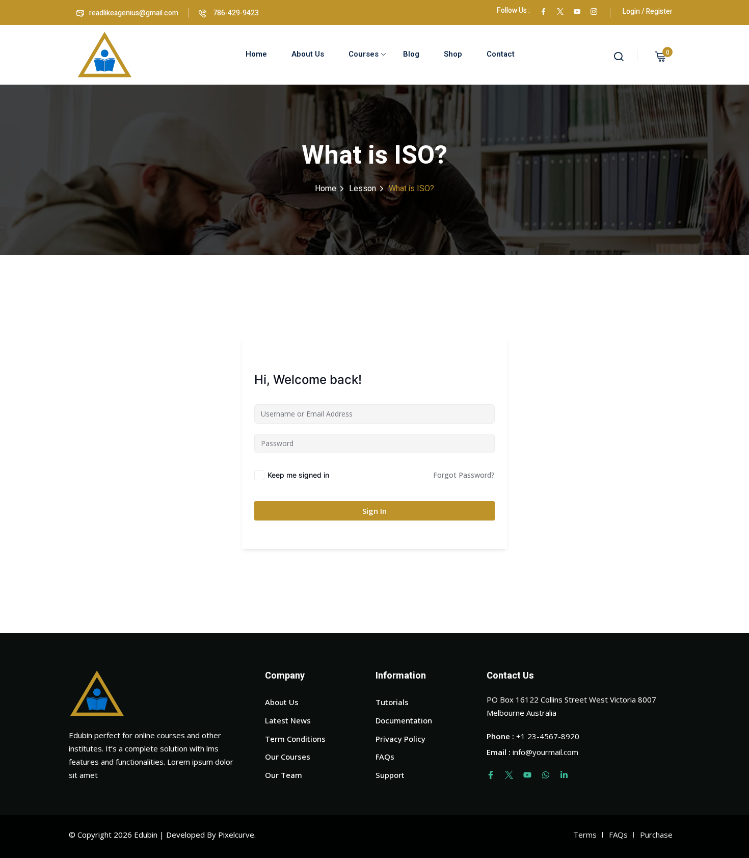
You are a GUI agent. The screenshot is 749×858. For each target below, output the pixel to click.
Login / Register (648, 11)
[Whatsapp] (546, 775)
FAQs (385, 756)
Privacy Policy (400, 739)
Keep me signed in (298, 475)
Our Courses (287, 756)
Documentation (404, 720)
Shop (453, 54)
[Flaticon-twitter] (509, 775)
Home (256, 54)
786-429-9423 (235, 13)
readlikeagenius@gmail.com (133, 13)
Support (390, 775)
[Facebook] (543, 10)
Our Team (283, 775)
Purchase (656, 834)
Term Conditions (295, 739)
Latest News (288, 720)
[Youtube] (527, 775)
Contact (501, 54)
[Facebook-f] (491, 775)
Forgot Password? (464, 475)
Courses (364, 54)
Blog (411, 54)
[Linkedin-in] (564, 775)
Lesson (362, 189)
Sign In (374, 511)
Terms (585, 834)
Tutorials (392, 702)
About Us (307, 54)
